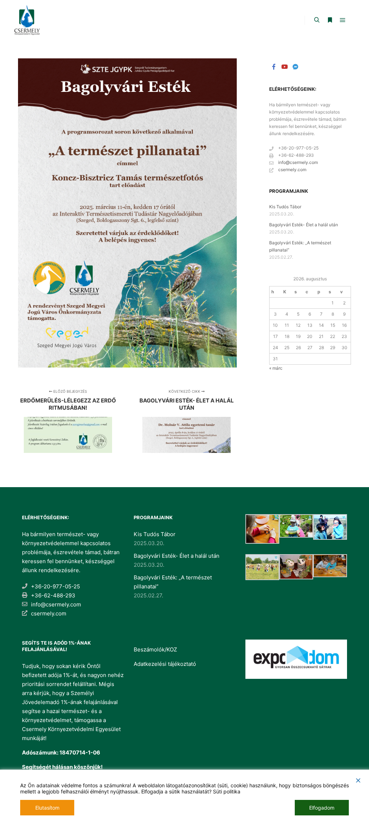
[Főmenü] (342, 20)
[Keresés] (316, 20)
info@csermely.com (298, 162)
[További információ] (329, 20)
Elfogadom (321, 808)
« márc (276, 368)
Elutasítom (47, 808)
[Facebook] (274, 66)
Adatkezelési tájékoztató (165, 663)
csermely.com (292, 169)
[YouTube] (284, 66)
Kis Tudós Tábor (285, 206)
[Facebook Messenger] (295, 66)
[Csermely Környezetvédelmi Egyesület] (27, 20)
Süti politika (226, 791)
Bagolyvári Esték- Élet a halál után (303, 224)
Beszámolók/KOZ (155, 649)
